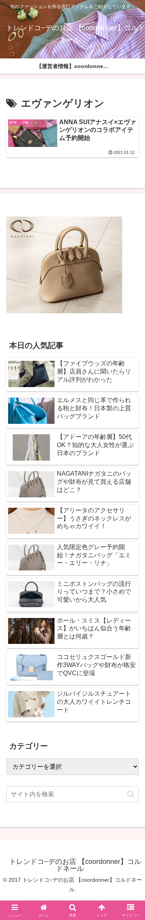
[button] (131, 794)
